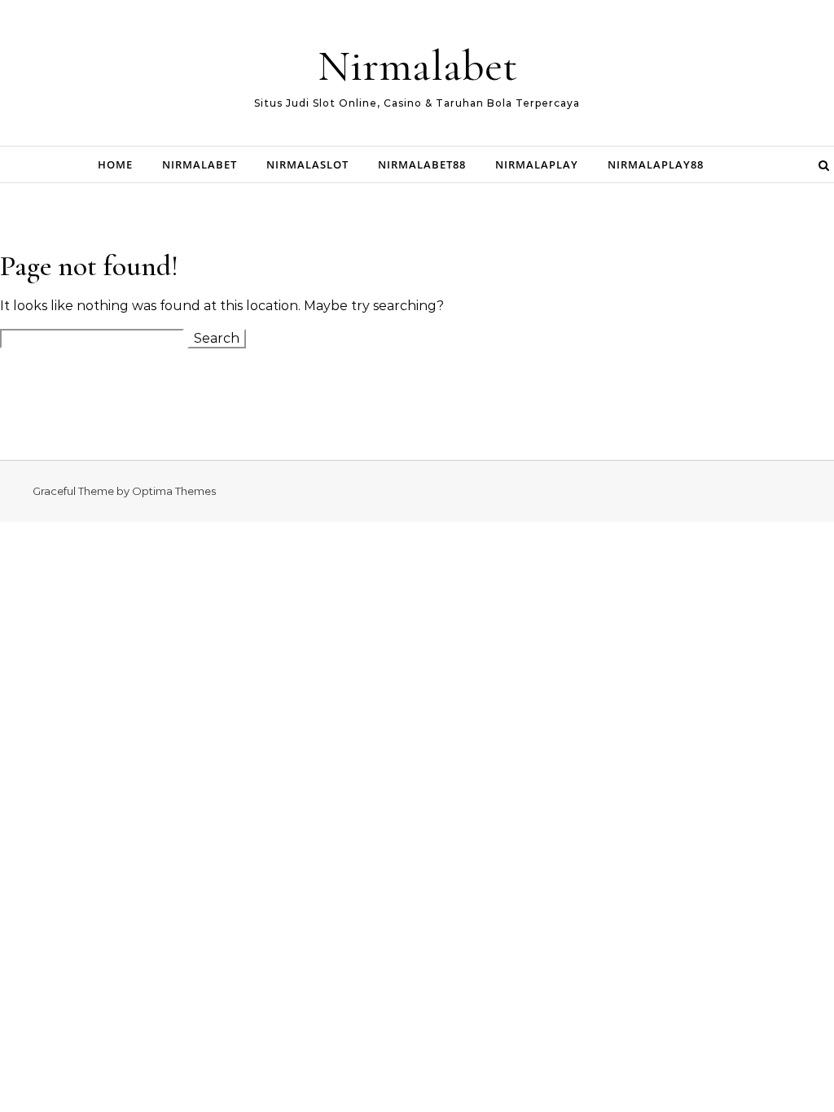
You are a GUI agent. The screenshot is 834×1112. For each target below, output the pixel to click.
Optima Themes (174, 490)
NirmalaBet (199, 164)
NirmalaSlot (307, 164)
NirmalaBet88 (422, 164)
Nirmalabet (417, 65)
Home (115, 164)
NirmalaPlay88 (656, 164)
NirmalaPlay (536, 164)
